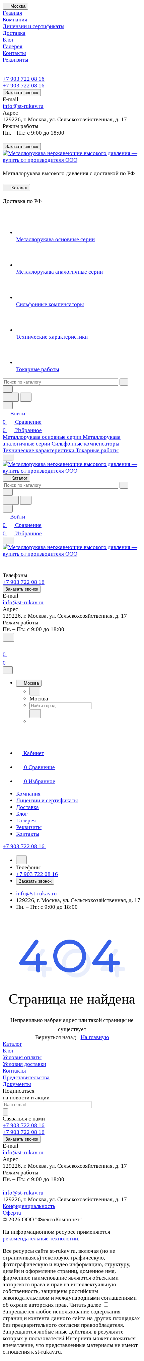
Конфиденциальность (29, 1206)
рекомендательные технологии (40, 1238)
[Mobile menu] (8, 540)
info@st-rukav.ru (23, 106)
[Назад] (34, 691)
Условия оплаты (22, 1057)
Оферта (12, 1213)
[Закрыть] (8, 670)
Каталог (12, 1044)
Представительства (26, 1077)
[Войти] (6, 646)
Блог (8, 1050)
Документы (17, 1084)
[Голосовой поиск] (11, 397)
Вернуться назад (55, 1037)
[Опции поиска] (8, 389)
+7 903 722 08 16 (24, 79)
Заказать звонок (21, 92)
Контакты (14, 1071)
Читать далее (85, 1305)
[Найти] (25, 397)
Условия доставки (24, 1064)
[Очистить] (124, 382)
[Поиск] (8, 637)
